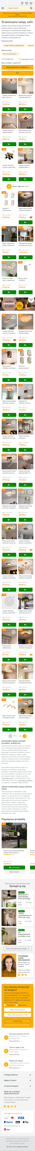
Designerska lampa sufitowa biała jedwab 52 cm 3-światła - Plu (25, 507)
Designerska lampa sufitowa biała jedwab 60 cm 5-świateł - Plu (25, 332)
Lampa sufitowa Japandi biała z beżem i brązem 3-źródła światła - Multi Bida (9, 131)
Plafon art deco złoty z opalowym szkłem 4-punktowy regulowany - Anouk (9, 279)
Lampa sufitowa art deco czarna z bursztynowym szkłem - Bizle (9, 96)
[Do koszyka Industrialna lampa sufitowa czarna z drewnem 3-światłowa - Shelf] (26, 625)
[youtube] (15, 1106)
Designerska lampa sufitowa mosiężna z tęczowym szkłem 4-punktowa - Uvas (9, 507)
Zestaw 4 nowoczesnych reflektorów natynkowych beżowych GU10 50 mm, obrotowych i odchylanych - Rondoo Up (25, 367)
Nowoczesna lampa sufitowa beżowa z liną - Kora (9, 682)
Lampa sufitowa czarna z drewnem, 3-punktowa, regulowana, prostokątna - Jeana (8, 612)
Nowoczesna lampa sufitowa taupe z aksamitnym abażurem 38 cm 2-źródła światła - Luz (25, 717)
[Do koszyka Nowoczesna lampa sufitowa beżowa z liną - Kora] (9, 695)
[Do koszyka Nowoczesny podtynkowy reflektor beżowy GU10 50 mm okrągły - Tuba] (9, 660)
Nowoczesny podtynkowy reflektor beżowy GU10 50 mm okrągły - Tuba (8, 647)
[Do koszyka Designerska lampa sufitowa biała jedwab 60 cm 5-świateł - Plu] (26, 345)
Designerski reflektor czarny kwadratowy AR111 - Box (25, 402)
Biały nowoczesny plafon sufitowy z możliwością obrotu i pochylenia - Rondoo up (9, 245)
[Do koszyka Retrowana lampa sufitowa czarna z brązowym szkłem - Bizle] (26, 144)
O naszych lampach (11, 1086)
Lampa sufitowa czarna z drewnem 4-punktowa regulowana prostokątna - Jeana (8, 166)
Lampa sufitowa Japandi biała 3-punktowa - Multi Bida (25, 166)
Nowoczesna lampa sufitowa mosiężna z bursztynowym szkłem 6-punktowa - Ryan (25, 577)
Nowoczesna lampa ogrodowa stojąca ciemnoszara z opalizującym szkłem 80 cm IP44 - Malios (14, 852)
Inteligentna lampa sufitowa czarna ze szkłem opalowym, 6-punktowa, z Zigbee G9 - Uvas (25, 245)
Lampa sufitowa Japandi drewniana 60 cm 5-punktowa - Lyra (8, 577)
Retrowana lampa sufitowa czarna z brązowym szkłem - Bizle (25, 131)
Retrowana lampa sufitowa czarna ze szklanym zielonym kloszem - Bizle (9, 542)
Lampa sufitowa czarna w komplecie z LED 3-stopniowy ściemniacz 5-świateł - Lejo (9, 332)
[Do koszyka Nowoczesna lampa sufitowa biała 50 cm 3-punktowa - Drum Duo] (26, 109)
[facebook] (19, 975)
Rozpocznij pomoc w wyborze (16, 67)
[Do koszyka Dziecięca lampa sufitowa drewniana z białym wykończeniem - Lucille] (26, 695)
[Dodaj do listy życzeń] (14, 82)
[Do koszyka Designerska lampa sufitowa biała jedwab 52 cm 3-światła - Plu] (26, 520)
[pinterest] (26, 975)
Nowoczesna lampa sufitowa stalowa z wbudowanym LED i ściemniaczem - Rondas (25, 210)
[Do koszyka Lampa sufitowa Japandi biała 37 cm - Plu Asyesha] (26, 485)
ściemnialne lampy (8, 778)
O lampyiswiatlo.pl (11, 1075)
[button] (17, 15)
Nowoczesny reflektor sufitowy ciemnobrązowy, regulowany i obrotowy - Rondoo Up (8, 367)
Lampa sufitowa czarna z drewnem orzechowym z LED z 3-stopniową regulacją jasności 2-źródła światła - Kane (25, 542)
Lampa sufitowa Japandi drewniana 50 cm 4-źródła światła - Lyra (8, 437)
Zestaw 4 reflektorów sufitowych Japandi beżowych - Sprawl (9, 210)
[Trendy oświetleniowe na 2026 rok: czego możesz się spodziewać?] (9, 917)
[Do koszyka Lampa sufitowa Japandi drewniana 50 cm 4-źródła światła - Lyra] (9, 450)
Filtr (17, 73)
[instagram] (23, 975)
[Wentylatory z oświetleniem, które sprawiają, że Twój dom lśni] (9, 898)
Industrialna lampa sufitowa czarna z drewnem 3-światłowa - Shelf (25, 612)
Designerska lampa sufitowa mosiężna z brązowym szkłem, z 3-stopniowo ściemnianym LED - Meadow (25, 647)
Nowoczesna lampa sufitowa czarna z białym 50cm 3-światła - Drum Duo (9, 402)
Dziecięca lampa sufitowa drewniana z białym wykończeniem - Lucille (25, 682)
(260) (13, 854)
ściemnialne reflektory (25, 780)
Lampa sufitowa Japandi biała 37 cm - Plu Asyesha (25, 472)
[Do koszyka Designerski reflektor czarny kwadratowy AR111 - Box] (26, 415)
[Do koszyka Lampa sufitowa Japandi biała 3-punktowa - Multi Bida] (26, 179)
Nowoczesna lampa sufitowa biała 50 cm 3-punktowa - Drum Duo (25, 96)
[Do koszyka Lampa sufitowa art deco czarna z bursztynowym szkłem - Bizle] (9, 109)
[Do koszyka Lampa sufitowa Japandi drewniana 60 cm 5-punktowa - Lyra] (9, 590)
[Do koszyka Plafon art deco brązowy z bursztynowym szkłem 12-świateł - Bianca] (26, 450)
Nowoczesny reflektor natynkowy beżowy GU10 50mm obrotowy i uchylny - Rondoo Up (25, 279)
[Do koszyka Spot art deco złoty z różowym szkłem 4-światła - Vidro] (9, 730)
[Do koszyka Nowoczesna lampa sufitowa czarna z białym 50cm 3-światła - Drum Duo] (9, 415)
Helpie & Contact (10, 1080)
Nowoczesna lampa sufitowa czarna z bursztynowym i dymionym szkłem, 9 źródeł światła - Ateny (9, 472)
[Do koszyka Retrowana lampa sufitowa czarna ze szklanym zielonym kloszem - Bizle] (9, 555)
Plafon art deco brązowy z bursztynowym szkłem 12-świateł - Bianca (25, 437)
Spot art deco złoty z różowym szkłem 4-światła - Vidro (9, 717)
